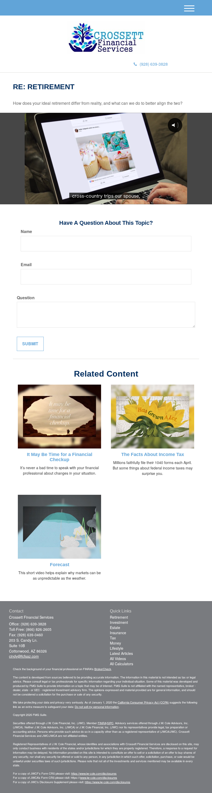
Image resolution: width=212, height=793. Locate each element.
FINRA (102, 723)
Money (115, 643)
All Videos (118, 658)
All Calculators (121, 663)
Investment (119, 622)
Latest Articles (121, 653)
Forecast (59, 564)
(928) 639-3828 (154, 64)
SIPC (110, 723)
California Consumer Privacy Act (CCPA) (143, 702)
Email (26, 264)
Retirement (119, 617)
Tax (113, 637)
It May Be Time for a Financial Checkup (59, 457)
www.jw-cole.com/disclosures (98, 777)
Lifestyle (116, 648)
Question (26, 298)
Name (26, 231)
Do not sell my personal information (97, 707)
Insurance (118, 632)
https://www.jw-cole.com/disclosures (94, 773)
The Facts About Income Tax (152, 454)
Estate (115, 627)
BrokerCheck (102, 669)
